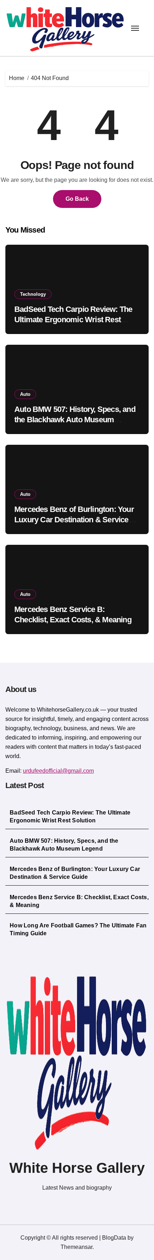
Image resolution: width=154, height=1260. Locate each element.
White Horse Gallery (77, 1168)
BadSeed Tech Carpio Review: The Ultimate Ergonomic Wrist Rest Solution (73, 319)
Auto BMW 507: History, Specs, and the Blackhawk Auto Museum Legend (74, 419)
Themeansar (76, 1247)
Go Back (77, 199)
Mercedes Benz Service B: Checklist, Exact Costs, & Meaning (79, 901)
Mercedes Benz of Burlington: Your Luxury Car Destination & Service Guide (74, 519)
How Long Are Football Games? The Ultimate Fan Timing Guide (78, 929)
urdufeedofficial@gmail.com (58, 771)
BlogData (114, 1238)
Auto (25, 394)
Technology (33, 294)
